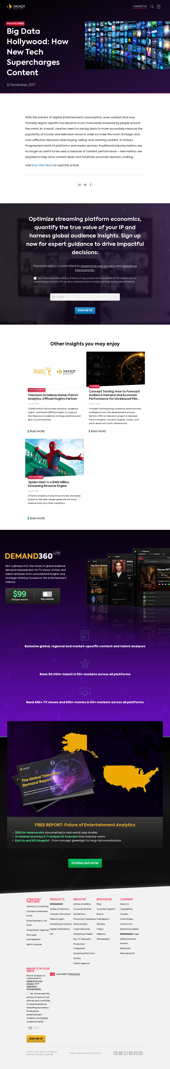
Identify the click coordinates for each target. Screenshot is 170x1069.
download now (85, 863)
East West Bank (42, 165)
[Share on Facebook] (90, 184)
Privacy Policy (94, 1053)
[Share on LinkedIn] (79, 184)
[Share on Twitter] (85, 184)
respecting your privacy (98, 266)
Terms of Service (77, 1053)
